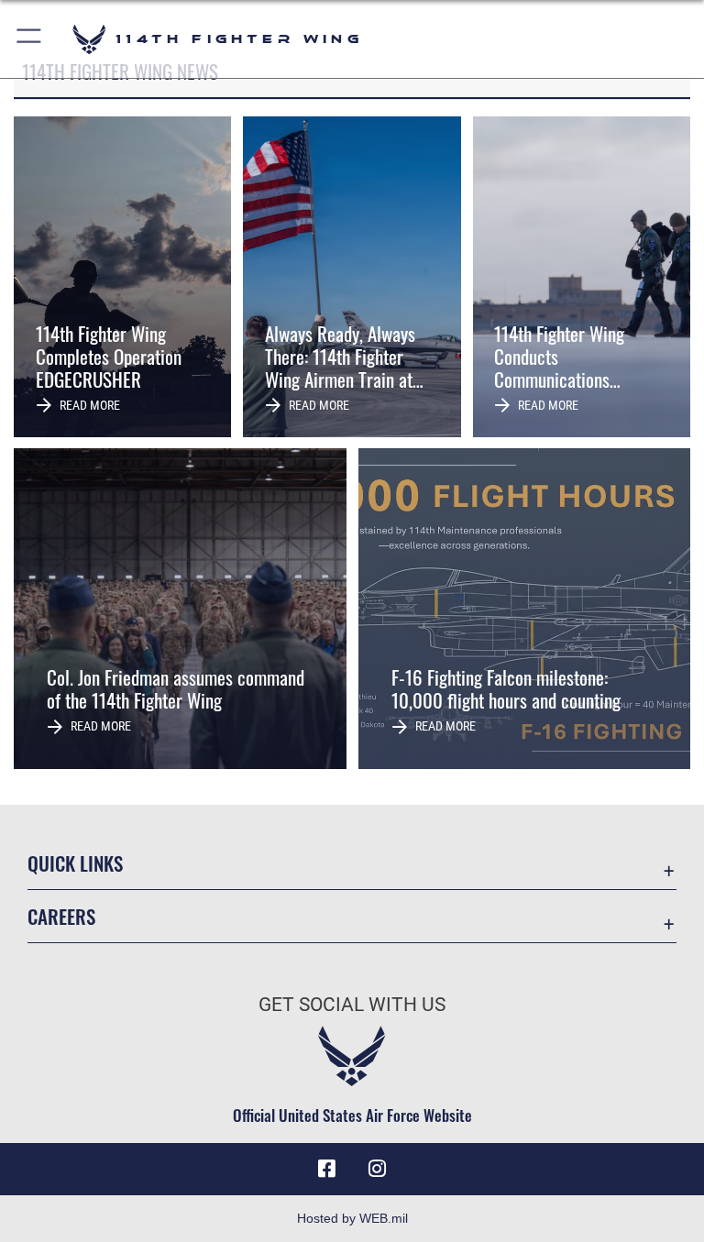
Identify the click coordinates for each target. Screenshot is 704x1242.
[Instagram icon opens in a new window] (377, 1168)
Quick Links (75, 863)
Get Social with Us (352, 1005)
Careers (61, 916)
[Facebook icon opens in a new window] (326, 1168)
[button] (30, 39)
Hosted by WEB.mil (352, 1218)
